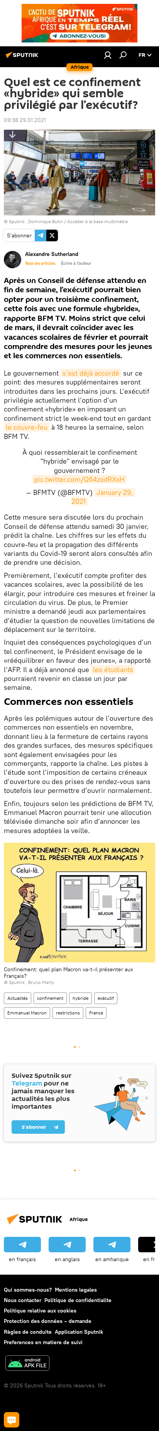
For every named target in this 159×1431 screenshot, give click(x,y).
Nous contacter (22, 1300)
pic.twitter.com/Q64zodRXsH (79, 479)
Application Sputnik (79, 1331)
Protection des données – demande (47, 1321)
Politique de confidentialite (78, 1300)
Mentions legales (76, 1289)
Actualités (17, 998)
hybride (80, 998)
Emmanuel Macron (27, 1013)
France (96, 1013)
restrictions (68, 1013)
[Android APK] (27, 1364)
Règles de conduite (28, 1331)
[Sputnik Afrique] (23, 57)
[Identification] (107, 55)
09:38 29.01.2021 (25, 120)
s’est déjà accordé (91, 373)
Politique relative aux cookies (40, 1310)
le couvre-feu (26, 427)
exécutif (106, 998)
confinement (50, 998)
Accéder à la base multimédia (97, 221)
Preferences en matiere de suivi (43, 1342)
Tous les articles (40, 263)
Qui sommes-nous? (28, 1289)
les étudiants (113, 669)
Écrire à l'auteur (76, 263)
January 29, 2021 (103, 497)
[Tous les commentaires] (11, 1420)
